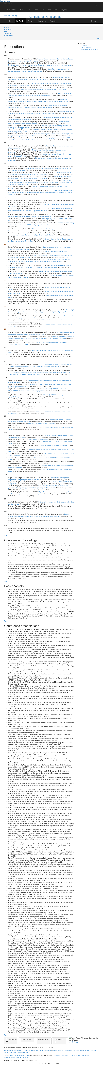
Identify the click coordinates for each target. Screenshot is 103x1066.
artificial (18, 387)
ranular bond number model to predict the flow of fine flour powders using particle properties (40, 210)
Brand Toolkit (84, 1050)
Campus (25, 1039)
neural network (25, 386)
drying (10, 443)
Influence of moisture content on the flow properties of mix (29, 217)
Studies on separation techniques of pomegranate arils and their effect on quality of (51, 449)
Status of (47, 427)
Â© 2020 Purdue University (12, 1050)
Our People (20, 21)
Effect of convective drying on (36, 423)
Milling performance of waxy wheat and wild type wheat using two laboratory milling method (40, 177)
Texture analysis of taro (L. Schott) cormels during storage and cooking (38, 515)
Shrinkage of (45, 441)
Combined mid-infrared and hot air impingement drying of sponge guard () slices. (41, 112)
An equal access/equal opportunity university (37, 1050)
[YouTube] (72, 1042)
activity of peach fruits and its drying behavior (32, 391)
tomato (10, 471)
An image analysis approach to (61, 265)
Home (11, 21)
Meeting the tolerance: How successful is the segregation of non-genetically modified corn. (39, 78)
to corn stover (23, 277)
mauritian (59, 441)
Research (31, 21)
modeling (17, 318)
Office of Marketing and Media (19, 1055)
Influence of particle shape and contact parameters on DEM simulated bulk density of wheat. (37, 89)
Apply (21, 10)
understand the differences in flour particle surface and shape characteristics (32, 267)
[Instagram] (74, 1042)
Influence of (46, 389)
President (36, 10)
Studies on (44, 465)
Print (98, 39)
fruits (65, 445)
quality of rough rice (61, 312)
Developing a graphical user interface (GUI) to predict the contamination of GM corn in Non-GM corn (40, 139)
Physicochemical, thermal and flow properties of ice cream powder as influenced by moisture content (40, 65)
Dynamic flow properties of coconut (56, 251)
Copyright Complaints (72, 1050)
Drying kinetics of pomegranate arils (38, 439)
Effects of (68, 310)
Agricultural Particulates (45, 16)
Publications (42, 21)
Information (42, 1039)
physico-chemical (52, 465)
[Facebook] (69, 1042)
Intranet (93, 21)
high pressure (52, 395)
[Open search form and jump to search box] (96, 4)
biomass (59, 261)
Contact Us (73, 1055)
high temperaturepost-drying (41, 311)
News (28, 10)
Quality (37, 411)
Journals (84, 45)
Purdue (6, 27)
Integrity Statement (58, 1050)
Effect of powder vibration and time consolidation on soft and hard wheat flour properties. (39, 70)
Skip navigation (5, 1)
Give (55, 10)
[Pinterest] (76, 1042)
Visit (49, 10)
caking (27, 344)
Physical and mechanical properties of (50, 445)
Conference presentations (89, 49)
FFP (5, 31)
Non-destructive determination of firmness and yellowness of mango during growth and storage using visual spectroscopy (38, 487)
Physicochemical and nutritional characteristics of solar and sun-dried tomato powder (39, 173)
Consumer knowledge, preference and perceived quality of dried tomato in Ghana (38, 234)
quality (47, 423)
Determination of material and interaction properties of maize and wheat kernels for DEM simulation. (37, 106)
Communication (11, 1039)
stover (54, 261)
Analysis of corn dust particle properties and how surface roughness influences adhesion (39, 94)
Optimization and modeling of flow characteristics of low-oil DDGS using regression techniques (41, 224)
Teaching (53, 21)
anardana (53, 423)
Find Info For (11, 10)
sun (68, 441)
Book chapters (86, 47)
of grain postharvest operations (28, 318)
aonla (67, 427)
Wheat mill (45, 320)
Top (5, 535)
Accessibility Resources (61, 1055)
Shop (43, 10)
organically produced (65, 470)
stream (50, 320)
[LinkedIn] (77, 1042)
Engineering (8, 29)
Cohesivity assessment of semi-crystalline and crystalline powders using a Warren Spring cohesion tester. (38, 100)
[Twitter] (71, 1042)
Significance (46, 239)
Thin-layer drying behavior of (51, 469)
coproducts (15, 277)
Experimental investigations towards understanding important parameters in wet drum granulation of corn (39, 260)
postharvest (58, 427)
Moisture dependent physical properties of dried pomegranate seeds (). (38, 479)
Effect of (45, 395)
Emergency (63, 10)
